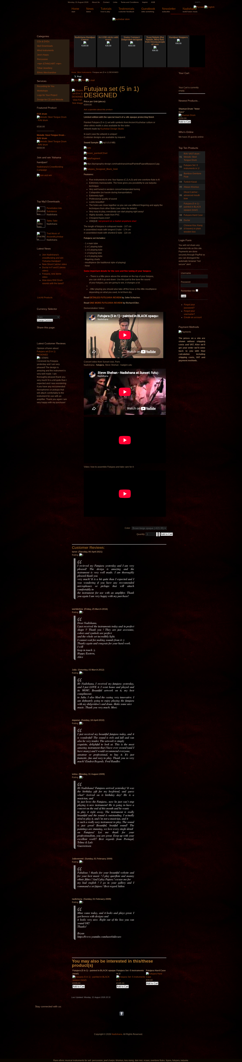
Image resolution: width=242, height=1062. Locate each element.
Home (73, 72)
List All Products (44, 297)
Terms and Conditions (130, 2)
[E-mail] (90, 79)
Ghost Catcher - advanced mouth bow (192, 195)
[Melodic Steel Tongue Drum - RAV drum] (52, 144)
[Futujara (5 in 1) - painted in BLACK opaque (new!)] (94, 980)
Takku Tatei (52, 221)
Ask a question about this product (98, 109)
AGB (153, 2)
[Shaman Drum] (187, 109)
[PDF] (74, 79)
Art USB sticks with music (108, 38)
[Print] (82, 79)
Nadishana (117, 1034)
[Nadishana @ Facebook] (121, 1013)
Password (185, 282)
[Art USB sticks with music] (108, 43)
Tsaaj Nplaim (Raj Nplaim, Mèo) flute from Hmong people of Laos (155, 41)
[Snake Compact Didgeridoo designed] (131, 43)
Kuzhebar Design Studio (112, 129)
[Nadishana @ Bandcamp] (124, 1013)
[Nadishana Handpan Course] (84, 43)
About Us (96, 2)
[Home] (50, 7)
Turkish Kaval (190, 182)
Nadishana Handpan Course (85, 38)
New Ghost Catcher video (54, 264)
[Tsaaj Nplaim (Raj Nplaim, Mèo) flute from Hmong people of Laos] (155, 48)
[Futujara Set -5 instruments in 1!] (130, 980)
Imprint (145, 2)
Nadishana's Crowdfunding (50, 167)
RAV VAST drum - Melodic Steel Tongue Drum (192, 156)
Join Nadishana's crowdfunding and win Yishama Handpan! (52, 258)
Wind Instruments (84, 72)
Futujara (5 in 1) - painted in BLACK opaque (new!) (192, 206)
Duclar (187, 220)
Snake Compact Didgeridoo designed (131, 38)
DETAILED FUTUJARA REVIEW (105, 297)
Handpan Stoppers (178, 37)
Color (127, 528)
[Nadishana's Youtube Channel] (117, 1013)
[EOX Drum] (52, 120)
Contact (106, 2)
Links (115, 2)
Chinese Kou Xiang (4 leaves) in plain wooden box (193, 228)
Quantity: (141, 534)
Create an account (193, 317)
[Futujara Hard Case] (156, 977)
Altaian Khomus (191, 187)
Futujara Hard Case (193, 215)
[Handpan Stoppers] (178, 41)
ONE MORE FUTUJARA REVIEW (106, 303)
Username (186, 273)
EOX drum (42, 114)
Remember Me (188, 291)
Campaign (42, 170)
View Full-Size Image (77, 101)
